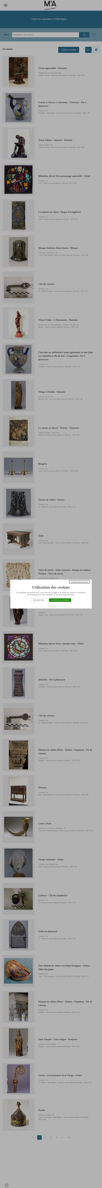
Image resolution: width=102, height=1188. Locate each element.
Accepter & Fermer (60, 600)
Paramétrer (38, 600)
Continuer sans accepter (79, 582)
